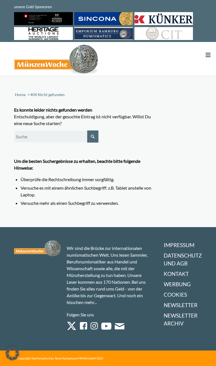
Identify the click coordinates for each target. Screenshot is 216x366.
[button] (12, 353)
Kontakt (176, 273)
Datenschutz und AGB (183, 259)
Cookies (175, 294)
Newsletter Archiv (180, 319)
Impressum (179, 245)
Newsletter (180, 305)
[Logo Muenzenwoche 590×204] (56, 60)
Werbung (177, 284)
